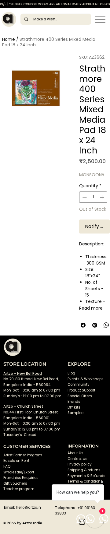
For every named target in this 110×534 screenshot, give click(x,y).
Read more (91, 308)
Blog (71, 373)
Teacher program (19, 489)
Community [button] (79, 384)
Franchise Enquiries (20, 477)
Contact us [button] (77, 458)
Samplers (76, 412)
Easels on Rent (16, 460)
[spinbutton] (93, 197)
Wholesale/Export (18, 472)
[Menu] (100, 19)
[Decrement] (84, 197)
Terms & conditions (86, 481)
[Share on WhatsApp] (106, 325)
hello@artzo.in (28, 507)
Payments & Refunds (86, 475)
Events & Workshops (86, 379)
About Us (75, 453)
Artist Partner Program (22, 455)
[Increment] (102, 197)
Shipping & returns (84, 470)
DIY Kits (74, 407)
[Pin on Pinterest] (94, 325)
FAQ (6, 466)
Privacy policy (80, 464)
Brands (74, 401)
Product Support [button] (81, 390)
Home (8, 39)
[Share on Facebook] (83, 325)
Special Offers (80, 396)
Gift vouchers (15, 483)
